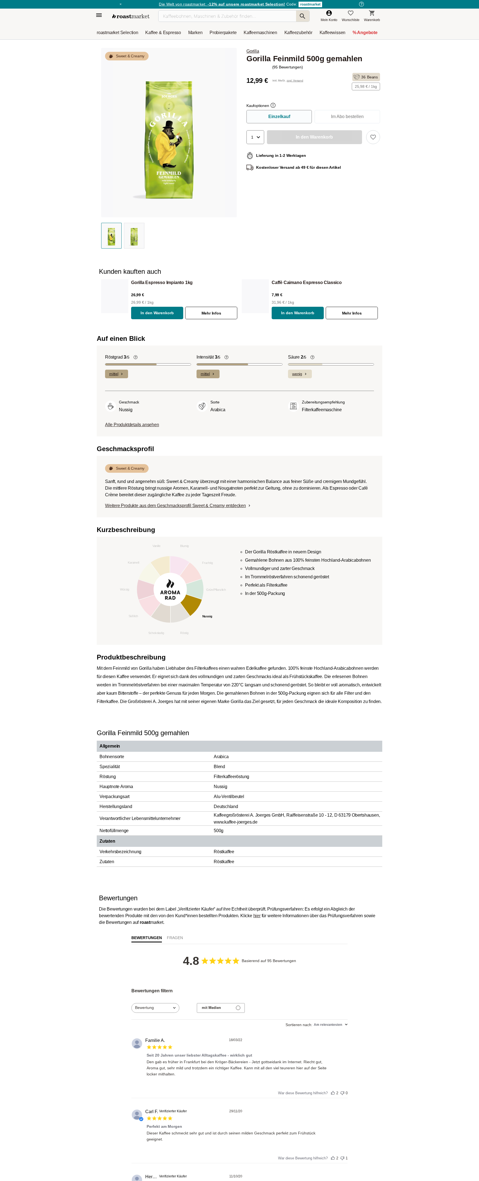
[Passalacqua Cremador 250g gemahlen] (123, 1091)
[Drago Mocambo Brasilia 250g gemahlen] (123, 397)
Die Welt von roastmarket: (222, 4)
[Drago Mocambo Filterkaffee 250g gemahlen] (341, 397)
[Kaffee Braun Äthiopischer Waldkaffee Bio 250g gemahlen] (341, 1091)
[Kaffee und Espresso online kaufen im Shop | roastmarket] (130, 16)
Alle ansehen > (359, 362)
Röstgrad (117, 505)
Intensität (208, 505)
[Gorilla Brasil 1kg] (177, 1091)
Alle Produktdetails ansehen (132, 573)
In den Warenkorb (157, 313)
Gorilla (252, 51)
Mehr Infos (211, 313)
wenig (297, 522)
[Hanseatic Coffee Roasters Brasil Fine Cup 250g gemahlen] (287, 1091)
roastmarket (310, 4)
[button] (255, 137)
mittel (113, 522)
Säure (297, 505)
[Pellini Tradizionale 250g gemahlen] (232, 1091)
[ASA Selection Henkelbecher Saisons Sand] (232, 397)
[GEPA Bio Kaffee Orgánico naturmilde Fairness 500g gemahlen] (177, 397)
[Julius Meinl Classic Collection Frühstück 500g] (287, 397)
